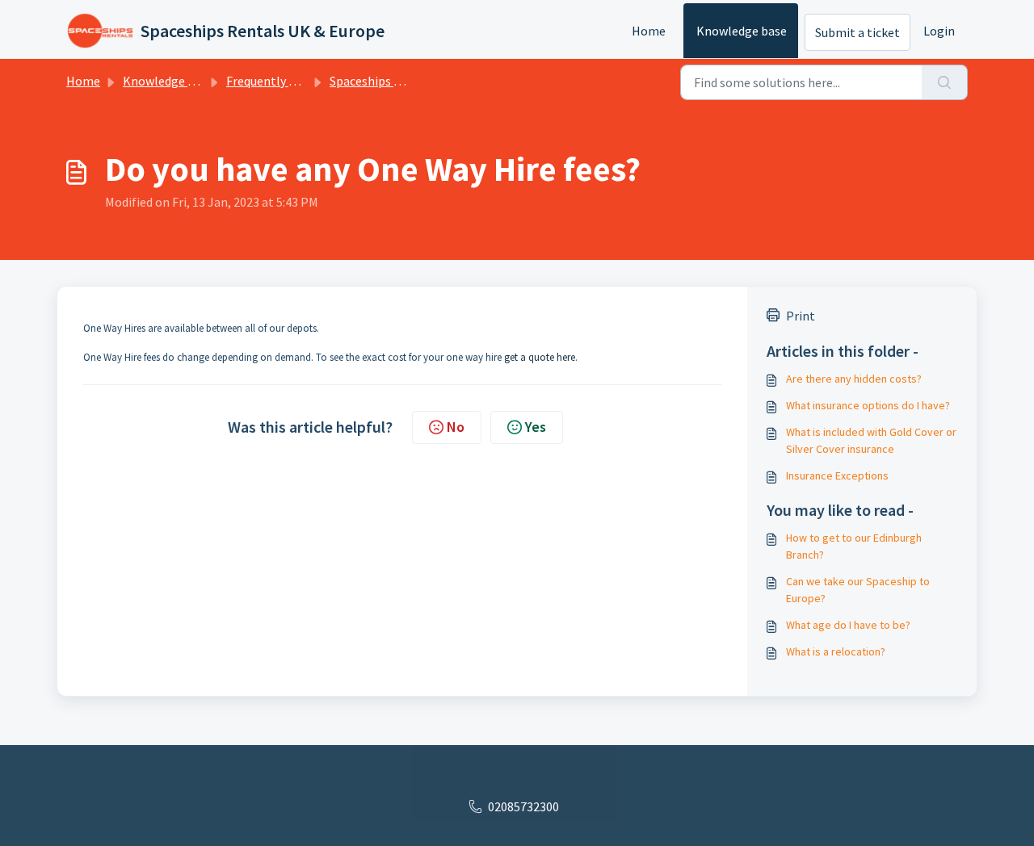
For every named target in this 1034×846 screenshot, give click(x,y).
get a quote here (539, 357)
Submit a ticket (857, 32)
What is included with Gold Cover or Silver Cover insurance (871, 440)
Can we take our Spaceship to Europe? (858, 589)
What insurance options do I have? (868, 405)
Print (800, 316)
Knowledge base (741, 31)
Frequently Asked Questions (303, 81)
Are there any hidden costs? (854, 378)
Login (939, 31)
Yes (535, 426)
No (455, 426)
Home (649, 31)
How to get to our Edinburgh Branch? (854, 546)
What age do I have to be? (848, 625)
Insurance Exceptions (837, 475)
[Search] (945, 82)
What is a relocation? (835, 651)
